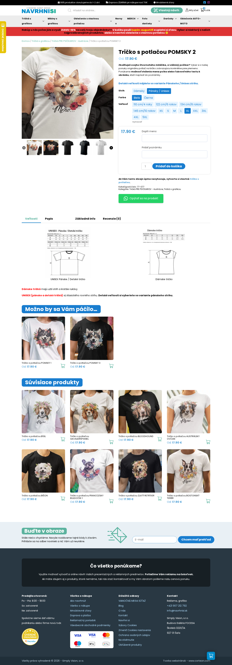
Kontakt (123, 615)
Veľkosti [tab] (31, 219)
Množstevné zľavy (80, 610)
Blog (121, 605)
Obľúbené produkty (130, 644)
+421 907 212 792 (177, 605)
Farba (122, 97)
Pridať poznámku (152, 147)
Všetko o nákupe (80, 605)
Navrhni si (124, 620)
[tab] (60, 217)
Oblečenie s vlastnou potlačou (86, 21)
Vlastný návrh (169, 10)
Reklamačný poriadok (83, 620)
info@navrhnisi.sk (177, 610)
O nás (122, 610)
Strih (121, 90)
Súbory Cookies (128, 625)
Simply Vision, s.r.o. (73, 660)
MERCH (131, 18)
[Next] (111, 147)
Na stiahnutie (126, 640)
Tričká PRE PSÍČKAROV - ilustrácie (70, 41)
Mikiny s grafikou (53, 21)
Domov (26, 41)
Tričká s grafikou (27, 21)
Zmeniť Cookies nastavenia (135, 630)
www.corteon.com (199, 660)
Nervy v (118, 21)
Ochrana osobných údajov (134, 635)
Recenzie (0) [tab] (112, 219)
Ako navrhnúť (78, 600)
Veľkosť (123, 104)
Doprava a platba (80, 615)
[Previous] (24, 147)
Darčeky (168, 18)
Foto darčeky (147, 21)
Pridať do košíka (169, 166)
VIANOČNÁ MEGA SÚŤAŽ (132, 600)
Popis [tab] (49, 219)
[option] (139, 91)
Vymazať (137, 121)
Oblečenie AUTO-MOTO (190, 21)
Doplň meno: (149, 131)
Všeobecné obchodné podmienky (90, 625)
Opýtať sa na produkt (144, 198)
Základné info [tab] (85, 219)
